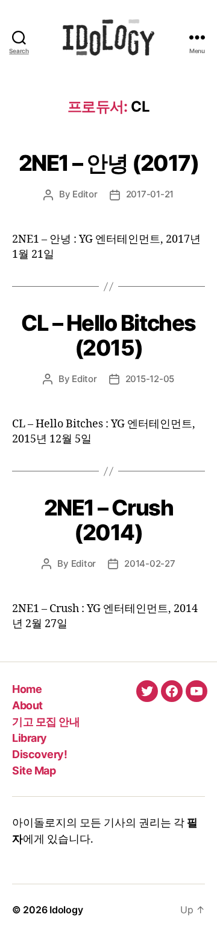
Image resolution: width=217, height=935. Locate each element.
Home (27, 689)
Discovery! (39, 754)
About (27, 705)
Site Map (33, 770)
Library (29, 738)
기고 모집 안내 (46, 721)
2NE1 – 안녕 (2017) (108, 163)
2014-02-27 (149, 563)
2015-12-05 (149, 379)
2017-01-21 (150, 194)
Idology (66, 910)
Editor (84, 194)
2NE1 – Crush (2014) (108, 520)
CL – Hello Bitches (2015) (108, 335)
